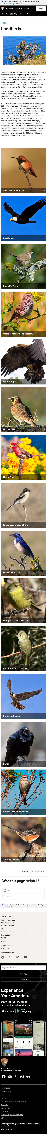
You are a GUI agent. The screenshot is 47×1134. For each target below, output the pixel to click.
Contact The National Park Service (13, 1101)
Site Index (6, 945)
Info (2, 14)
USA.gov (4, 1118)
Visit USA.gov (7, 1129)
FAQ (4, 942)
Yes (8, 890)
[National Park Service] (2, 8)
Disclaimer (4, 1111)
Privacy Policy (6, 1091)
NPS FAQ (4, 1105)
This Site (23, 974)
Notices (4, 1098)
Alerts (8, 14)
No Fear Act (5, 1108)
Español (6, 949)
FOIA (2, 1095)
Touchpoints (8, 906)
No (8, 897)
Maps (16, 14)
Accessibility (5, 1088)
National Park (17, 8)
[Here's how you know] (23, 2)
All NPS (23, 979)
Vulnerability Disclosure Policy (12, 1115)
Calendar (23, 14)
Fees (29, 14)
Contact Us (6, 935)
